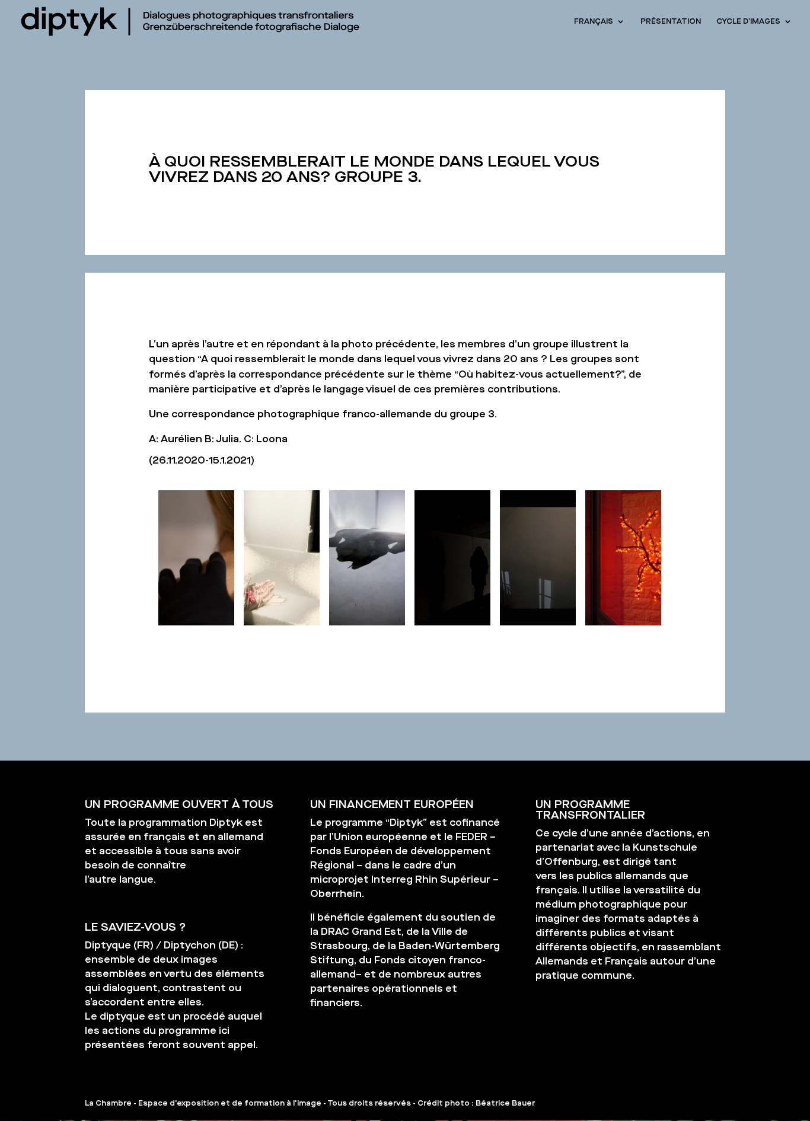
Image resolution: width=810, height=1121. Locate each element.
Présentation (670, 21)
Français (593, 21)
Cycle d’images (748, 21)
